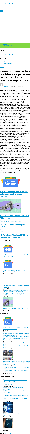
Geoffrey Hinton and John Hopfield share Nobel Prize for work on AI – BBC (15, 255)
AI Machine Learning (8, 45)
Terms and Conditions (8, 3)
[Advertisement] (15, 27)
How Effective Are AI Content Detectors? (13, 429)
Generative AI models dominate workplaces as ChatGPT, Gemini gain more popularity (15, 294)
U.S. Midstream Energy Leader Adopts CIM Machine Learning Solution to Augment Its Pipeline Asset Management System (16, 338)
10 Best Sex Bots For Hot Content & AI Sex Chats (15, 308)
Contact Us (6, 2)
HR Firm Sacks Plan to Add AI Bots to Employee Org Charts (14, 236)
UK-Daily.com (7, 433)
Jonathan (6, 86)
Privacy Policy (6, 5)
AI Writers (5, 47)
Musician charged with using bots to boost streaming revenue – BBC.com (14, 194)
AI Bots (5, 44)
